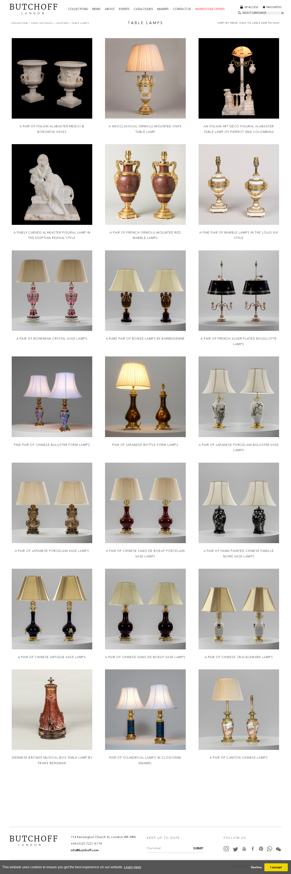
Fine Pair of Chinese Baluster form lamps (52, 444)
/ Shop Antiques (41, 23)
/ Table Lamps (79, 23)
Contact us (182, 9)
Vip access (251, 7)
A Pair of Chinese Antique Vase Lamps (52, 657)
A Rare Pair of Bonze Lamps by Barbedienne (145, 338)
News (96, 9)
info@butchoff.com (85, 850)
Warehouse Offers (210, 9)
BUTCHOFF (33, 8)
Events (124, 9)
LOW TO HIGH (270, 23)
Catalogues (143, 9)
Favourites (274, 7)
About (110, 9)
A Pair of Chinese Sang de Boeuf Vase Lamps (145, 657)
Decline (256, 867)
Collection (20, 23)
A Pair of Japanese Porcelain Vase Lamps (52, 551)
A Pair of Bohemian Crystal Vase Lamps (52, 338)
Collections (78, 9)
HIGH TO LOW (248, 23)
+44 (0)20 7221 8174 (86, 844)
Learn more (132, 867)
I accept (276, 867)
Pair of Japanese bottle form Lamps (145, 444)
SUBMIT (198, 848)
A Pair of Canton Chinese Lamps (239, 757)
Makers (163, 9)
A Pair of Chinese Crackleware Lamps (239, 657)
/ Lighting (62, 23)
